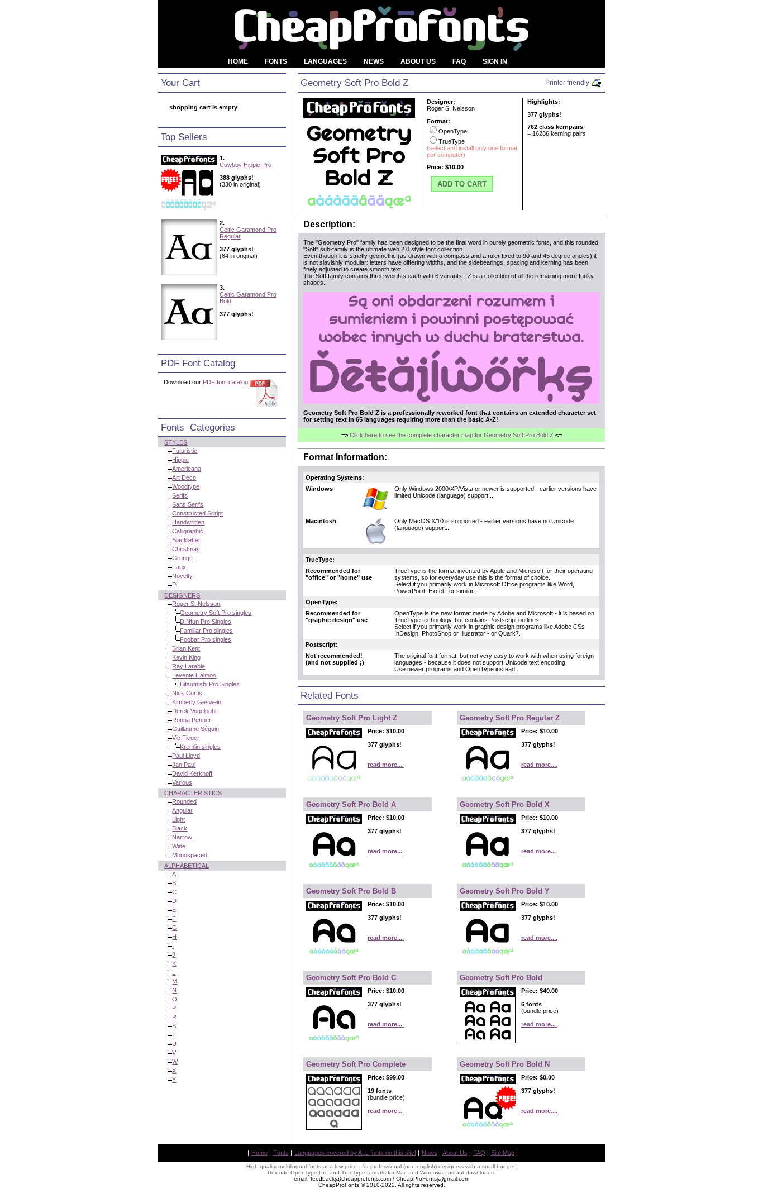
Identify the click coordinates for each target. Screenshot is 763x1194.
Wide (178, 846)
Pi (174, 584)
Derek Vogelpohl (194, 711)
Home (259, 1152)
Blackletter (186, 540)
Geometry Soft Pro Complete (356, 1064)
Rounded (184, 801)
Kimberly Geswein (196, 702)
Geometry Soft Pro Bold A (351, 804)
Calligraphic (187, 531)
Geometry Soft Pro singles (215, 612)
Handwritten (188, 522)
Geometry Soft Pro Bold (501, 977)
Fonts (281, 1152)
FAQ (479, 1152)
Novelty (182, 575)
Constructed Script (197, 513)
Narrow (182, 837)
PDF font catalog (225, 382)
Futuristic (184, 450)
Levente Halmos (194, 675)
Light (178, 819)
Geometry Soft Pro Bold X (505, 804)
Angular (182, 810)
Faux (179, 566)
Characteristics (193, 793)
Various (182, 782)
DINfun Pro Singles (205, 621)
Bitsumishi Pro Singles (210, 684)
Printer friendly (568, 83)
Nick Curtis (187, 693)
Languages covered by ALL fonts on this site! (355, 1152)
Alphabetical (186, 865)
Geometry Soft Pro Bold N (505, 1064)
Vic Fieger (185, 737)
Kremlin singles (200, 746)
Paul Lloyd (186, 755)
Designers (182, 595)
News (429, 1152)
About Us (455, 1152)
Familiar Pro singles (206, 630)
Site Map (502, 1152)
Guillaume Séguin (195, 728)
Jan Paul (183, 764)
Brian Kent (186, 648)
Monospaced (189, 855)
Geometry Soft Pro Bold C (351, 977)
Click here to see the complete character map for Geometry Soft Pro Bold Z (452, 435)
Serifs (180, 495)
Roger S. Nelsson (196, 603)
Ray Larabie (188, 666)
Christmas (186, 549)
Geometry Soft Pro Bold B (351, 891)
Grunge (182, 558)
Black (179, 828)
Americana (186, 468)
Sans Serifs (187, 504)
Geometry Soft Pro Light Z (351, 718)
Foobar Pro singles (205, 639)
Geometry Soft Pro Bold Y (505, 891)
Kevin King (186, 657)
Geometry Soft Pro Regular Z (510, 718)
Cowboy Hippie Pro (245, 164)
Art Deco (184, 477)
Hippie (180, 459)
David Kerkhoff (192, 773)
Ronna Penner (191, 720)
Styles (175, 442)
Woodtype (185, 486)
